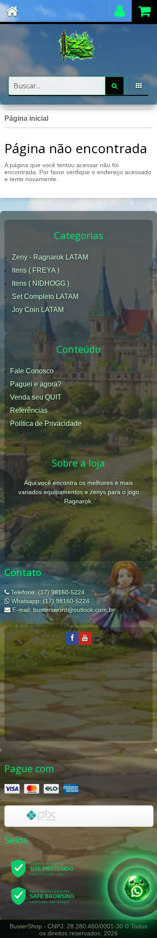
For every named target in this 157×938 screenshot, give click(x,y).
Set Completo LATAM (45, 296)
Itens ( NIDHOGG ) (40, 283)
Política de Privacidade (46, 423)
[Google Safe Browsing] (48, 895)
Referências (29, 410)
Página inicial (26, 118)
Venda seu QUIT (35, 397)
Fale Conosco (32, 371)
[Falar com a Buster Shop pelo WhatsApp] (137, 886)
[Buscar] (114, 86)
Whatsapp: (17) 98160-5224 (49, 600)
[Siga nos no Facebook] (71, 638)
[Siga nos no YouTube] (85, 638)
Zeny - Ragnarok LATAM (50, 257)
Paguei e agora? (35, 384)
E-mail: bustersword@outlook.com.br (62, 609)
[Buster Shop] (78, 45)
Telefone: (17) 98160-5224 (47, 592)
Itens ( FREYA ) (35, 270)
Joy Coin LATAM (38, 309)
